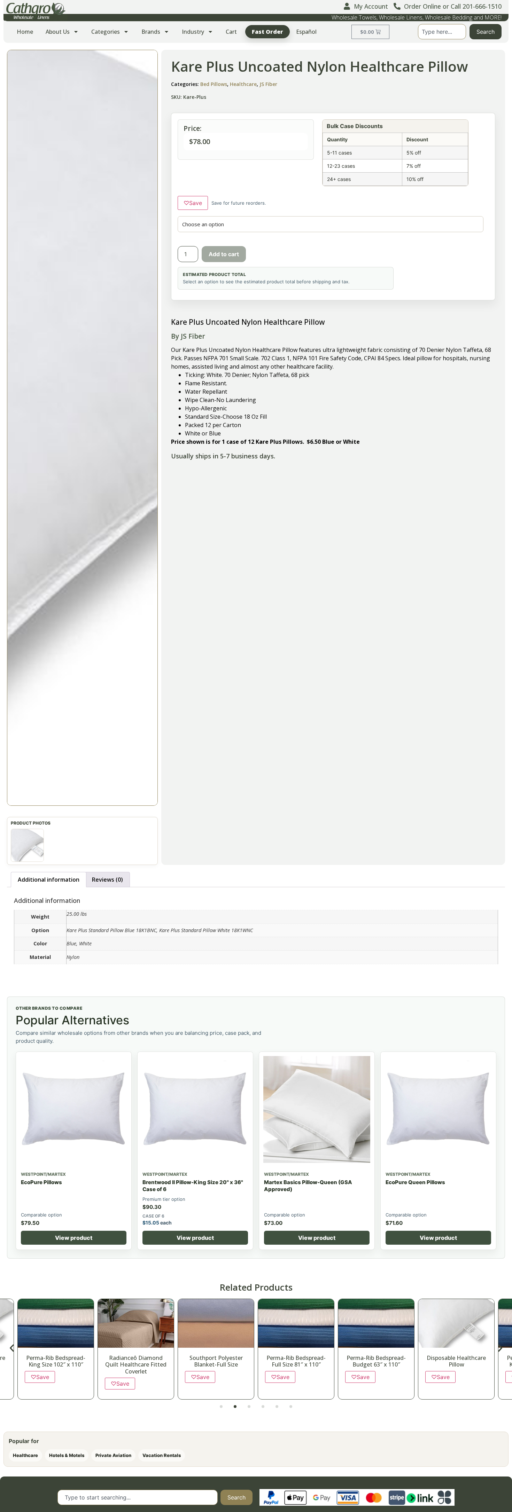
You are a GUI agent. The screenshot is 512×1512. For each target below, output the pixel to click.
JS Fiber (268, 84)
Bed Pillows (213, 84)
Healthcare (243, 84)
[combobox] (442, 31)
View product (73, 1238)
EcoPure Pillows (41, 1183)
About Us (58, 32)
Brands (150, 32)
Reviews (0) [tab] (107, 880)
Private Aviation (113, 1456)
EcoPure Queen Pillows (415, 1183)
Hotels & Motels (66, 1456)
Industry (193, 32)
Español (306, 32)
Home (25, 32)
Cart (231, 32)
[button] (82, 428)
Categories (105, 32)
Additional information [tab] (48, 880)
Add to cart (224, 254)
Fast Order (267, 32)
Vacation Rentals (161, 1456)
